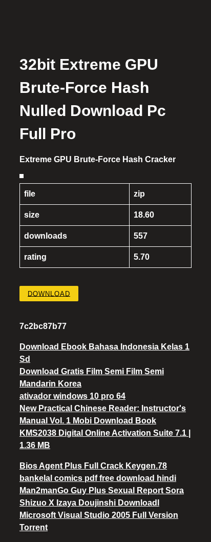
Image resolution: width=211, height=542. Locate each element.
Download (49, 293)
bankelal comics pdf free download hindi (97, 478)
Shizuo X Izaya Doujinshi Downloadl (89, 502)
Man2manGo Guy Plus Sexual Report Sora (101, 490)
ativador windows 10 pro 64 (72, 396)
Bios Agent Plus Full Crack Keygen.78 (93, 465)
